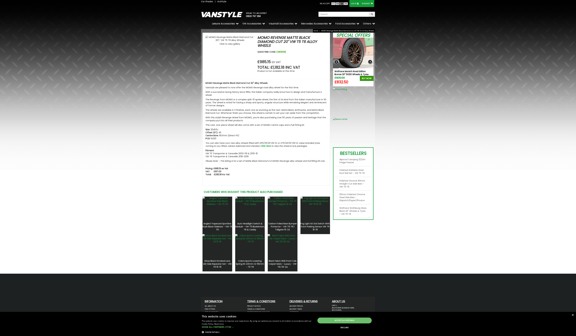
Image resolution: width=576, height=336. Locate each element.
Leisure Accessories (223, 23)
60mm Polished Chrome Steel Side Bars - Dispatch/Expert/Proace (352, 197)
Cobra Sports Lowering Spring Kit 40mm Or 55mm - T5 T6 (250, 263)
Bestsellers (353, 153)
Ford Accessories (345, 23)
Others (367, 23)
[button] (257, 327)
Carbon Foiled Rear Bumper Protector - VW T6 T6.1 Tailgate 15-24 (282, 226)
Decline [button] (344, 327)
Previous (336, 62)
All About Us (210, 306)
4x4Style (221, 1)
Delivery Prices (296, 306)
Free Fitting (210, 309)
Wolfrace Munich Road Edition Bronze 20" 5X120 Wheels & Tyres (351, 73)
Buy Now (367, 78)
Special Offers (353, 35)
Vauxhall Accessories (281, 23)
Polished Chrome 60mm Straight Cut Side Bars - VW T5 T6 (352, 183)
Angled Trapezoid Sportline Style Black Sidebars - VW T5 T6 (217, 226)
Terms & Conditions (256, 309)
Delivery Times (296, 309)
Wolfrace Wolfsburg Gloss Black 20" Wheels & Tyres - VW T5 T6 (352, 211)
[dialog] (288, 324)
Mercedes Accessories (314, 23)
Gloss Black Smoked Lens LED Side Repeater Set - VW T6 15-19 (217, 263)
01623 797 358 (253, 16)
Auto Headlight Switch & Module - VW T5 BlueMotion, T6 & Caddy (250, 226)
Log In (354, 3)
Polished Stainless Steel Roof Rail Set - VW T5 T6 (352, 172)
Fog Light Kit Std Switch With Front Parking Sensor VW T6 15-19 (315, 226)
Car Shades (207, 1)
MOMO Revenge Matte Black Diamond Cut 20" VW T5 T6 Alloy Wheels (347, 31)
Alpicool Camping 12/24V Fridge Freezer (352, 161)
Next (370, 62)
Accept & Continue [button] (345, 320)
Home (316, 31)
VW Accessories (251, 23)
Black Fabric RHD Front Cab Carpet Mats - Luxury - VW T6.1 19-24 (283, 263)
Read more (219, 324)
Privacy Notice (254, 306)
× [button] (573, 315)
